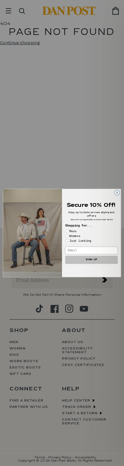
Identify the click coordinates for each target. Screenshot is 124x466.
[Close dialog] (117, 192)
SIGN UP (91, 259)
